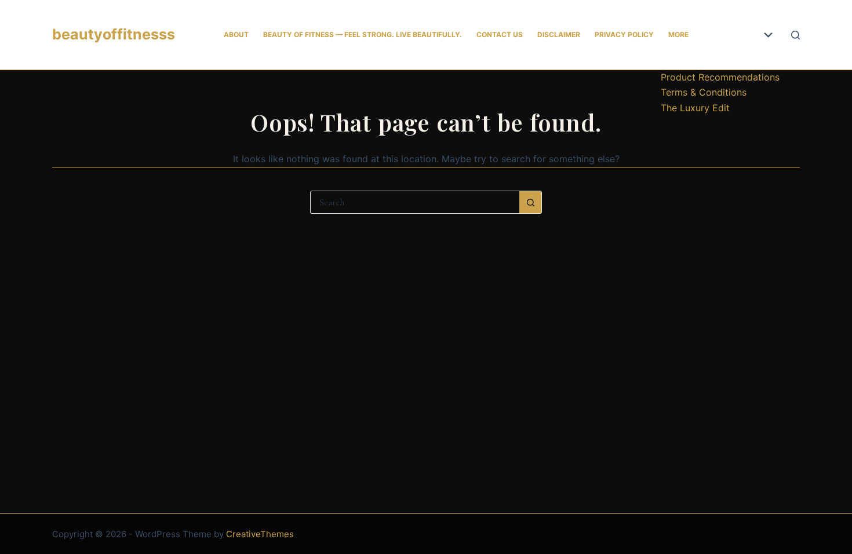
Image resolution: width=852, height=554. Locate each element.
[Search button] (530, 202)
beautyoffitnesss (113, 34)
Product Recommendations (720, 77)
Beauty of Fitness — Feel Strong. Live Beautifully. (362, 34)
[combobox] (415, 202)
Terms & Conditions (704, 92)
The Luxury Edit (695, 108)
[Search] (795, 35)
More (678, 34)
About (236, 34)
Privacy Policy (624, 34)
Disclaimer (558, 34)
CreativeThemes (260, 534)
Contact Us (499, 34)
